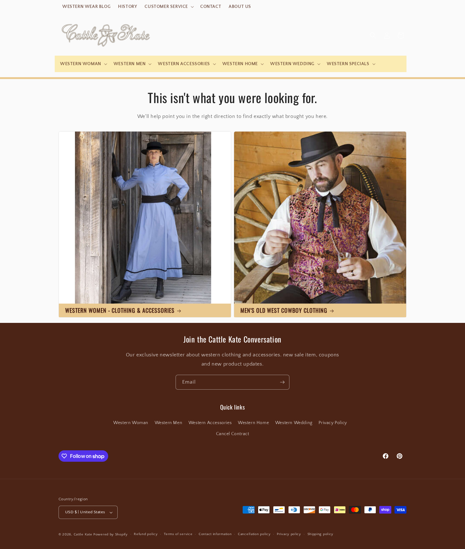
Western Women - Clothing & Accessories (120, 310)
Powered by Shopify (110, 534)
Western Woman (130, 422)
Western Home (253, 422)
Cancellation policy (254, 534)
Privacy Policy (333, 422)
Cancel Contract (232, 433)
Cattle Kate (83, 534)
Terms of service (178, 534)
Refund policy (146, 534)
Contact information (215, 534)
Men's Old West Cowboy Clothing (283, 310)
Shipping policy (320, 534)
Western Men (169, 422)
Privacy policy (289, 534)
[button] (168, 6)
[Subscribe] (282, 382)
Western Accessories (210, 422)
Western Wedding (294, 422)
